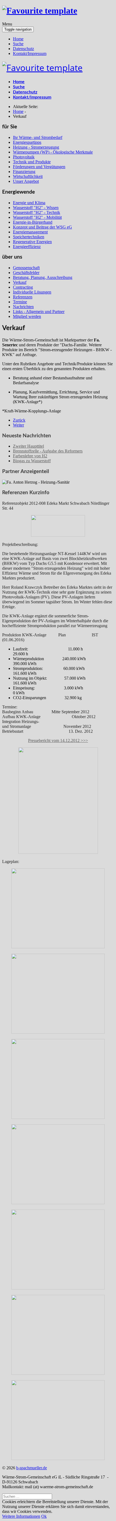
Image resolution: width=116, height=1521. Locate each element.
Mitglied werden (27, 316)
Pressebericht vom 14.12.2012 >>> (58, 740)
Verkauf (19, 282)
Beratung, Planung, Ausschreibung (42, 277)
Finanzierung (24, 171)
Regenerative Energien (32, 241)
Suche (18, 43)
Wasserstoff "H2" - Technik (36, 212)
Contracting (23, 287)
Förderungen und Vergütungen (39, 166)
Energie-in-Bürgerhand (32, 222)
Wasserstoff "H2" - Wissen (36, 207)
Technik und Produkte (32, 161)
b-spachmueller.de (31, 1467)
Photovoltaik (24, 157)
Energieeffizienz (27, 246)
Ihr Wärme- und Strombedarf (37, 137)
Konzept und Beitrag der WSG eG (42, 227)
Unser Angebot (26, 181)
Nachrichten (23, 306)
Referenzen (22, 297)
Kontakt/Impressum (29, 53)
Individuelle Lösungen (32, 292)
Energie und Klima (29, 202)
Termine (20, 301)
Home (18, 39)
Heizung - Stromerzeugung (36, 147)
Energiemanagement (30, 232)
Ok (44, 1516)
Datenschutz (23, 48)
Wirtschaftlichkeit (28, 176)
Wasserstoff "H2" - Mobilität (37, 217)
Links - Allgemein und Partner (38, 311)
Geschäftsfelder (26, 272)
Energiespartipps (27, 142)
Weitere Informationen (21, 1516)
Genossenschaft (26, 267)
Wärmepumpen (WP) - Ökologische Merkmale (53, 152)
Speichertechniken (28, 236)
